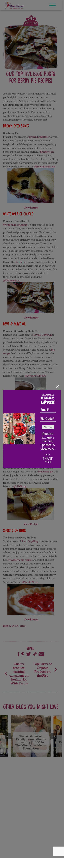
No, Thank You (47, 458)
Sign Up (48, 427)
